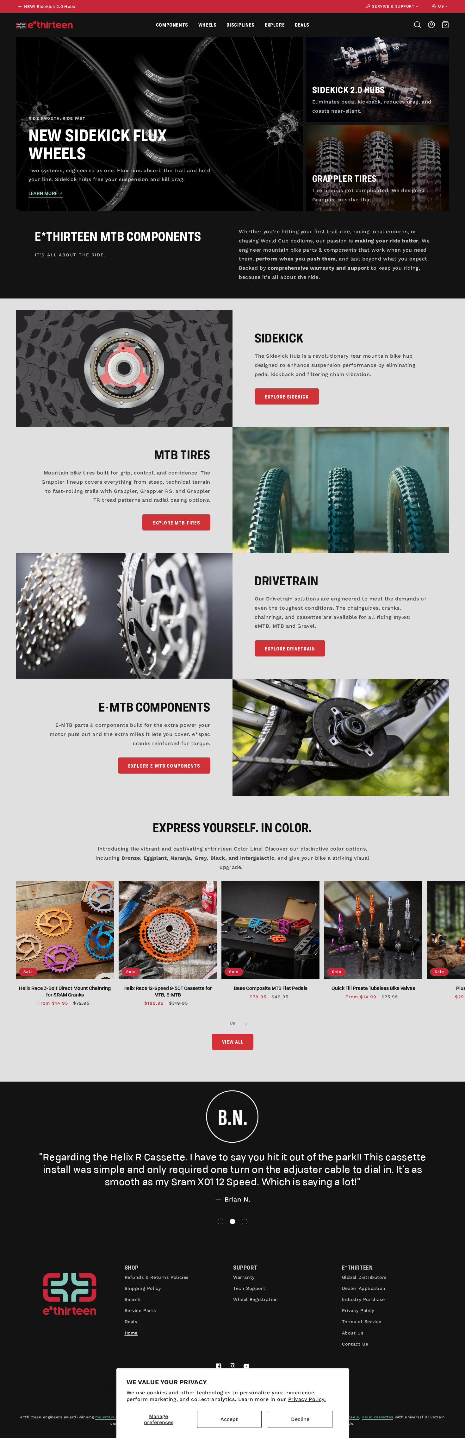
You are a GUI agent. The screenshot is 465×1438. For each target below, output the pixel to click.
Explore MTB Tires (176, 522)
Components (172, 24)
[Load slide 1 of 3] (220, 1221)
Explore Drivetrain (290, 648)
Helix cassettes (377, 1417)
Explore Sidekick (287, 396)
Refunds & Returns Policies (157, 1277)
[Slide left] (219, 1024)
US (441, 6)
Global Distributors (364, 1277)
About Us (352, 1332)
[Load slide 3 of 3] (245, 1221)
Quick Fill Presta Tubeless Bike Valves (373, 988)
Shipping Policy (143, 1288)
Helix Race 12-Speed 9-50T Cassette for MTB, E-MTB (167, 991)
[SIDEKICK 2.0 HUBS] (377, 79)
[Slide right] (246, 1024)
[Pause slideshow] (458, 1234)
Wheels (207, 24)
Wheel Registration (255, 1299)
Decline (300, 1419)
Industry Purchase (363, 1299)
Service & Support (393, 6)
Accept (229, 1419)
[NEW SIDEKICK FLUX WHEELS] (159, 124)
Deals (302, 24)
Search (133, 1299)
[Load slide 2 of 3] (232, 1221)
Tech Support (249, 1288)
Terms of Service (362, 1321)
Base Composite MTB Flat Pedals (270, 988)
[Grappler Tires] (377, 168)
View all (232, 1041)
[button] (172, 25)
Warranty (244, 1277)
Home (131, 1332)
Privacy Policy (358, 1310)
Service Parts (140, 1310)
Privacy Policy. (307, 1399)
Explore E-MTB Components (164, 765)
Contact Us (355, 1344)
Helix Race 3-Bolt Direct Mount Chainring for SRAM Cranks (65, 991)
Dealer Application (364, 1288)
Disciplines (240, 24)
